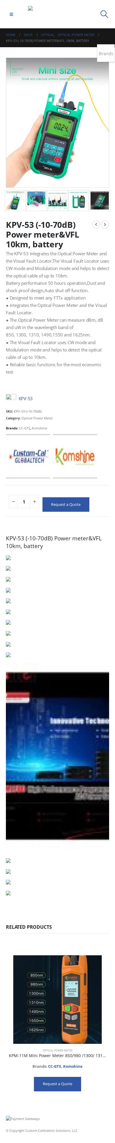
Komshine (39, 428)
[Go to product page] (57, 999)
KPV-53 (26, 399)
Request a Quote (65, 504)
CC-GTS (24, 428)
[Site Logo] (57, 14)
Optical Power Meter (37, 418)
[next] (105, 224)
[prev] (96, 224)
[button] (11, 14)
